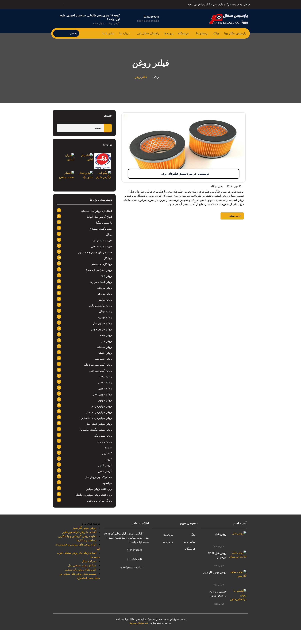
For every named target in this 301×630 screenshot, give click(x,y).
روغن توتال (105, 311)
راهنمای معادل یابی (148, 33)
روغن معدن (105, 376)
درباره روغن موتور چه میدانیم (95, 252)
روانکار (108, 258)
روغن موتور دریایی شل (99, 411)
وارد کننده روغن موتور (99, 488)
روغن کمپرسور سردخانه (98, 364)
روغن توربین (105, 317)
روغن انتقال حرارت (101, 281)
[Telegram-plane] (76, 4)
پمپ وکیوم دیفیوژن (101, 228)
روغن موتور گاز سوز (214, 572)
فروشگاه (183, 33)
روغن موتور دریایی (101, 406)
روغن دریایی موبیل (101, 329)
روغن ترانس (105, 299)
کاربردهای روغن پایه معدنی (80, 569)
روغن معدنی (105, 382)
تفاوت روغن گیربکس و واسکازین (77, 536)
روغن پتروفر (104, 293)
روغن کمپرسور (103, 358)
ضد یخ (108, 447)
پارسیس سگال (103, 222)
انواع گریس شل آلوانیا (99, 216)
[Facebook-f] (84, 4)
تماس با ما (108, 33)
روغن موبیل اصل (102, 394)
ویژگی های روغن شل (99, 500)
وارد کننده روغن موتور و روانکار (94, 494)
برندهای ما (202, 33)
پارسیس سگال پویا (235, 33)
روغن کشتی (105, 352)
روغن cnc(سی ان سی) (99, 270)
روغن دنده (106, 335)
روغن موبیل (105, 388)
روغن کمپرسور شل (100, 370)
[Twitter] (80, 4)
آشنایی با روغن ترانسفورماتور (79, 532)
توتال (109, 234)
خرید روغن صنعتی (101, 246)
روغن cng (106, 275)
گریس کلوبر (105, 465)
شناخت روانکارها (86, 540)
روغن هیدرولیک (103, 435)
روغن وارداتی (104, 441)
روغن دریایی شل (102, 323)
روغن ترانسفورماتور (100, 305)
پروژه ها (168, 33)
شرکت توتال (89, 561)
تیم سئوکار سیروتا (139, 623)
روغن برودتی (104, 287)
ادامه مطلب (238, 114)
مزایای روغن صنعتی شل (82, 565)
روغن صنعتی (104, 346)
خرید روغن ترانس (102, 240)
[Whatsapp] (68, 4)
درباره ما (124, 33)
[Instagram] (72, 4)
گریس (108, 459)
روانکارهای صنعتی (101, 264)
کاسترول (106, 453)
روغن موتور (105, 400)
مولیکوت (107, 482)
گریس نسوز (105, 471)
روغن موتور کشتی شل (99, 423)
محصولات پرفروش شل (98, 477)
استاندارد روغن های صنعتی (96, 210)
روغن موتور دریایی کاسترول (95, 417)
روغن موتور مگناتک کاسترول (95, 429)
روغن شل (106, 341)
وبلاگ (216, 33)
